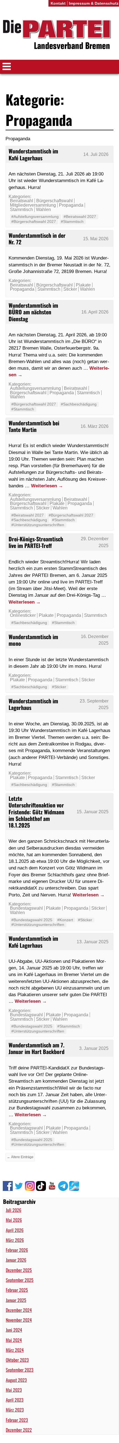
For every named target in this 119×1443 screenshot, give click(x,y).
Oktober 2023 (17, 1359)
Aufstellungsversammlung (35, 388)
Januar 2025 (16, 1300)
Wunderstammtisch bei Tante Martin (34, 426)
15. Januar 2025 (92, 811)
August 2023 (16, 1380)
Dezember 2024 (19, 1310)
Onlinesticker (23, 615)
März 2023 (15, 1409)
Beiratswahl (21, 200)
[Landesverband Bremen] (59, 35)
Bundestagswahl (26, 908)
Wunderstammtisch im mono (33, 640)
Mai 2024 (14, 1340)
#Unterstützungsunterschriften (37, 525)
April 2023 (15, 1399)
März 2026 (15, 1240)
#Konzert (65, 920)
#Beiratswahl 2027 (80, 216)
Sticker (70, 289)
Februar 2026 (17, 1250)
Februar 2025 (17, 1290)
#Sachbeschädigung (79, 404)
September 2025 (19, 1280)
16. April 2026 (94, 312)
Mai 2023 (14, 1390)
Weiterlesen (47, 485)
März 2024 (15, 1350)
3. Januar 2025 (93, 1048)
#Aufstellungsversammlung (35, 216)
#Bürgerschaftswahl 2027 (33, 221)
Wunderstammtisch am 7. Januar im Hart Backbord (36, 1048)
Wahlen (43, 209)
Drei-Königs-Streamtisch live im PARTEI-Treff (36, 542)
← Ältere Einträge (20, 1157)
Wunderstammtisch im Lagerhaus (33, 704)
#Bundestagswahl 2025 (31, 920)
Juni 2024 (14, 1329)
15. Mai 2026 (95, 238)
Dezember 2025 (19, 1270)
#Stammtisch (72, 221)
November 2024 (19, 1320)
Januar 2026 (16, 1259)
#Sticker (59, 687)
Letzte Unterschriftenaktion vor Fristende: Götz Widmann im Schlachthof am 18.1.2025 (36, 811)
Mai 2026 (14, 1220)
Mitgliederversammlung (33, 205)
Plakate (83, 285)
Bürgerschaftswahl (54, 200)
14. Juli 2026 (95, 154)
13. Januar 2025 (92, 941)
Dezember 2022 (19, 1429)
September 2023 (19, 1369)
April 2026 (15, 1230)
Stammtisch (21, 209)
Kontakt (58, 3)
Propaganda (71, 205)
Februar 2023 (17, 1420)
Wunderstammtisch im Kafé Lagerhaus (33, 154)
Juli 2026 (13, 1210)
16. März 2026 (94, 426)
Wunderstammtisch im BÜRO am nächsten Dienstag (33, 312)
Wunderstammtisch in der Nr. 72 (37, 238)
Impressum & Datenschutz (93, 3)
